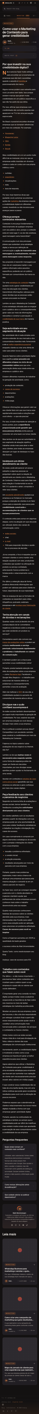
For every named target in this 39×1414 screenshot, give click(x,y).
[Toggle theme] (35, 2)
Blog (3, 1407)
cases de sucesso (12, 389)
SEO (20, 692)
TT (16, 1411)
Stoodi (7, 149)
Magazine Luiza (11, 137)
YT (11, 1411)
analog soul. (13, 1402)
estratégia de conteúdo (19, 282)
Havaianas (9, 133)
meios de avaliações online (13, 642)
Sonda (7, 145)
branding (22, 81)
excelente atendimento (15, 495)
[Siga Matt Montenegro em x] (19, 1225)
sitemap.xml (11, 1398)
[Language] (30, 2)
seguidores (9, 177)
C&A (7, 141)
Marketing (8, 23)
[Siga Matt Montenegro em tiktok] (27, 1225)
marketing (15, 201)
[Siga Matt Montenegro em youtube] (23, 1225)
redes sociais (10, 533)
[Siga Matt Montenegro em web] (12, 1225)
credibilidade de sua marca (13, 319)
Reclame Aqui (15, 674)
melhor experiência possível (19, 344)
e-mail (7, 541)
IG (3, 1411)
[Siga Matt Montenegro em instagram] (15, 1225)
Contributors (11, 1407)
